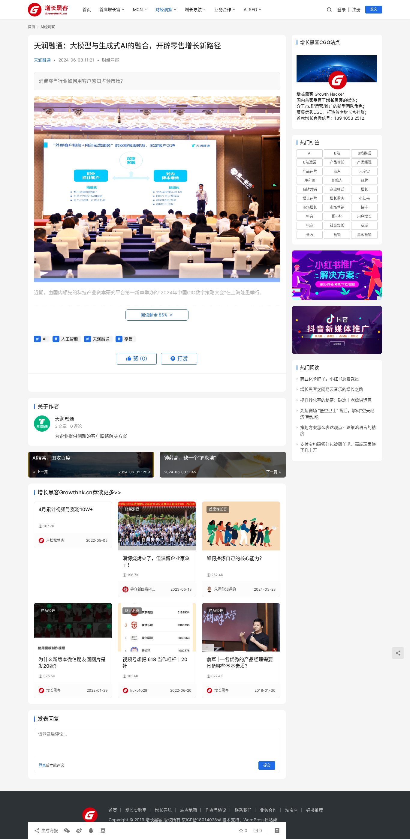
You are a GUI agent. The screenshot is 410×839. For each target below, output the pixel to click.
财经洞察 (163, 9)
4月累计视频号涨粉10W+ (65, 509)
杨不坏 (337, 216)
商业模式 (337, 189)
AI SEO (250, 9)
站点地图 (188, 810)
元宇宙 (364, 171)
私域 (364, 225)
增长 (364, 189)
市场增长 (310, 207)
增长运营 (310, 198)
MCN (138, 9)
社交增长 (337, 225)
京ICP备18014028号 (201, 819)
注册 (356, 9)
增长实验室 (135, 810)
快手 (364, 207)
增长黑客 (337, 198)
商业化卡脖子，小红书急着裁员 (329, 378)
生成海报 (49, 830)
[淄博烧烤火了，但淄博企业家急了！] (157, 526)
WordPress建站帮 (260, 819)
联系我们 (243, 810)
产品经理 (48, 610)
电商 (309, 225)
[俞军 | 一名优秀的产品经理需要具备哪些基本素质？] (241, 627)
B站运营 (309, 162)
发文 (373, 9)
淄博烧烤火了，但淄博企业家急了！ (156, 561)
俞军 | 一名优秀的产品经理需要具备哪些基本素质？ (240, 662)
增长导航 (193, 9)
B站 (337, 153)
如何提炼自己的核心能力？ (235, 558)
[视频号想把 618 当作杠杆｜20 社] (157, 627)
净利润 (309, 180)
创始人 (337, 180)
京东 (337, 171)
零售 (128, 338)
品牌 (364, 180)
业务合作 (222, 9)
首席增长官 (109, 9)
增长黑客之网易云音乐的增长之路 (331, 389)
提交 (266, 765)
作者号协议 (215, 810)
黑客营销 (364, 234)
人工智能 (69, 338)
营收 (309, 234)
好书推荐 (314, 810)
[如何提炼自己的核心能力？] (241, 526)
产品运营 (310, 171)
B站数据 (364, 153)
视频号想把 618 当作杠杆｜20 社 (154, 662)
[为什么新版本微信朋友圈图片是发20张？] (73, 627)
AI (45, 338)
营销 (337, 234)
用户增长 (364, 216)
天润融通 (42, 59)
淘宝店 (291, 810)
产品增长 (337, 162)
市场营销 (337, 207)
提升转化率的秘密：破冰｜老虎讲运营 (336, 400)
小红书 (364, 198)
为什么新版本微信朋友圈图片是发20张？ (72, 662)
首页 (87, 9)
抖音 (309, 216)
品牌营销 (310, 189)
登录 (341, 9)
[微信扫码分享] (67, 830)
